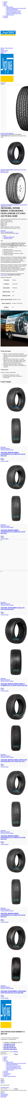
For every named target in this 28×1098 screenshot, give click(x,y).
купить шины (4, 275)
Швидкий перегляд (5, 448)
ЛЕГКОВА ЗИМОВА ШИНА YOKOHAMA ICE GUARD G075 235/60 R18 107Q (13, 837)
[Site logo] (8, 46)
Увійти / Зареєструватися (9, 1076)
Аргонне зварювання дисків (13, 12)
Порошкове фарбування (12, 9)
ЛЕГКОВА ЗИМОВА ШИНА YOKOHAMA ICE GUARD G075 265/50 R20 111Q (13, 915)
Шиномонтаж (9, 7)
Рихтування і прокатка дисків (13, 10)
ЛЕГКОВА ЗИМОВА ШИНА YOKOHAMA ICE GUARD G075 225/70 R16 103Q (13, 531)
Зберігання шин (10, 14)
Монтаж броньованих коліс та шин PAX (16, 8)
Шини (6, 134)
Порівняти (6, 1075)
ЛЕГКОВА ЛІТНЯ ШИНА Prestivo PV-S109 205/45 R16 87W (13, 608)
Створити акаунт (5, 1087)
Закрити (3, 1080)
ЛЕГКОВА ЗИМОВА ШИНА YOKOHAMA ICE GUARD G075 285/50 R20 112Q (13, 454)
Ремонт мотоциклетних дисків (13, 13)
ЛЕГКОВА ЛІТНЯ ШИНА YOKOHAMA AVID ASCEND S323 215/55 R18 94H (13, 991)
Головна (3, 134)
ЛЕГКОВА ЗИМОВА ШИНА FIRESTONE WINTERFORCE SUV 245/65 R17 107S (14, 760)
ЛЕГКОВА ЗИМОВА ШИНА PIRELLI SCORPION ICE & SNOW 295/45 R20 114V (14, 684)
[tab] (15, 235)
